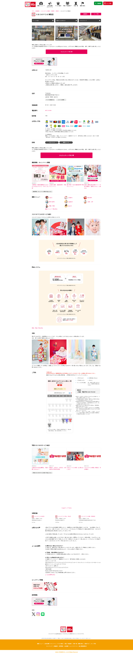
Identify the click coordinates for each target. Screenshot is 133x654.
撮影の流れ (80, 643)
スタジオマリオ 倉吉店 (39, 516)
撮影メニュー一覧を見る (51, 209)
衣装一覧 (75, 643)
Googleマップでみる (66, 508)
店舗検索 (99, 3)
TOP (33, 11)
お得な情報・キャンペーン (50, 643)
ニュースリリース (73, 646)
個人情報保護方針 (83, 646)
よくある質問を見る (50, 574)
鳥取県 (52, 11)
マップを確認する (50, 99)
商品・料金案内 (68, 643)
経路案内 (85, 14)
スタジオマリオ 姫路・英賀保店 (88, 516)
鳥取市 (57, 11)
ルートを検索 (61, 99)
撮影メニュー (40, 643)
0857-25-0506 (48, 110)
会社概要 (66, 646)
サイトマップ (49, 646)
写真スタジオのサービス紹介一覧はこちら (42, 472)
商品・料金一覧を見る (37, 328)
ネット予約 (108, 3)
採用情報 (61, 646)
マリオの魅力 (60, 643)
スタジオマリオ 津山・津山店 (64, 516)
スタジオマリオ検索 (45, 11)
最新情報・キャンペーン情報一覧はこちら (42, 191)
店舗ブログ (87, 643)
